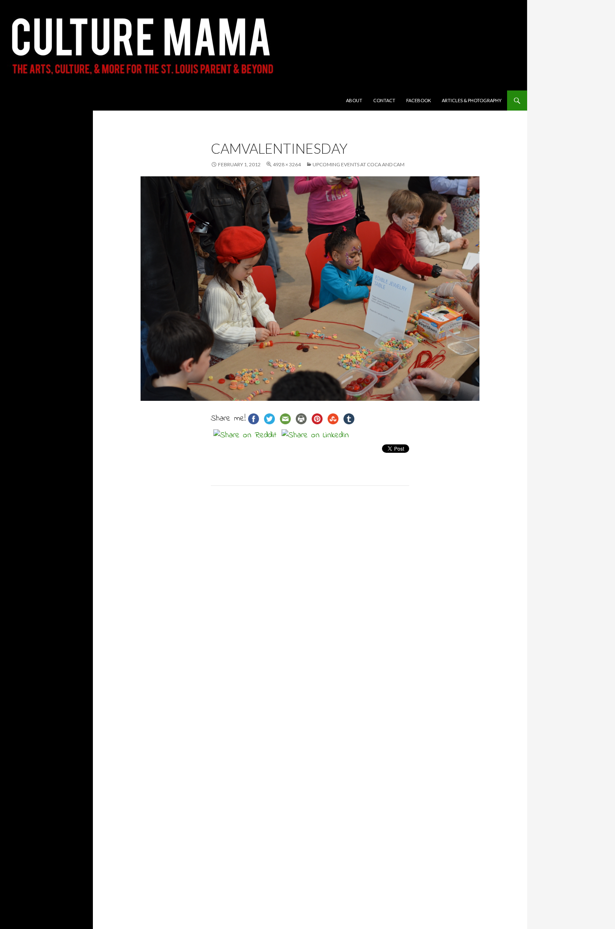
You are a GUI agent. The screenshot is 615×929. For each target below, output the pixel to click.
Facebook (418, 100)
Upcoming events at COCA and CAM (359, 164)
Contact (384, 100)
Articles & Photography (472, 100)
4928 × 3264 (287, 164)
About (354, 100)
